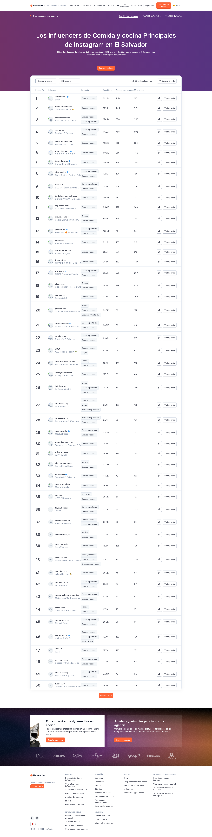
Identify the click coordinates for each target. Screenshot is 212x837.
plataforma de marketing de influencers (80, 729)
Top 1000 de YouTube (151, 16)
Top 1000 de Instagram (128, 16)
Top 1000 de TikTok (173, 16)
